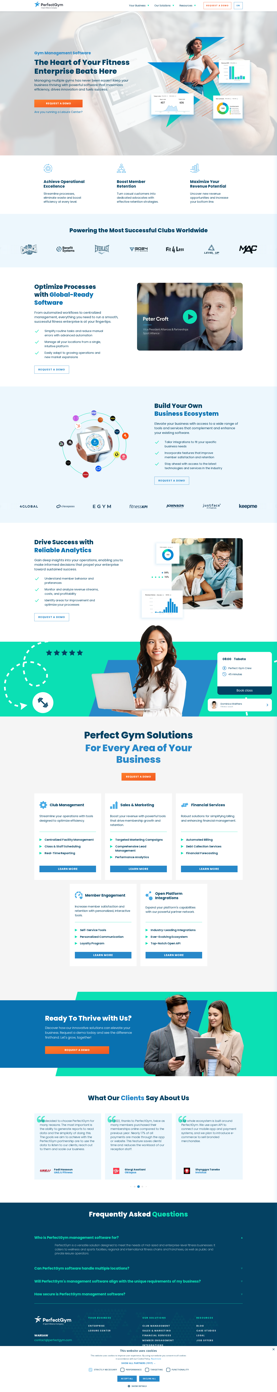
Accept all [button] (127, 1378)
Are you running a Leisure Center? (58, 112)
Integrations (153, 1345)
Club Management (156, 1325)
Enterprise (96, 1325)
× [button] (273, 1349)
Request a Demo (217, 5)
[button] (138, 1363)
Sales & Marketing (156, 1330)
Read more (156, 1358)
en (238, 5)
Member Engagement (158, 1340)
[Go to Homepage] (48, 5)
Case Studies (206, 1330)
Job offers (204, 1340)
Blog (200, 1325)
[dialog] (138, 1369)
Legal (200, 1335)
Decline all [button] (149, 1378)
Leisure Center (99, 1330)
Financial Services (156, 1335)
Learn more (68, 869)
